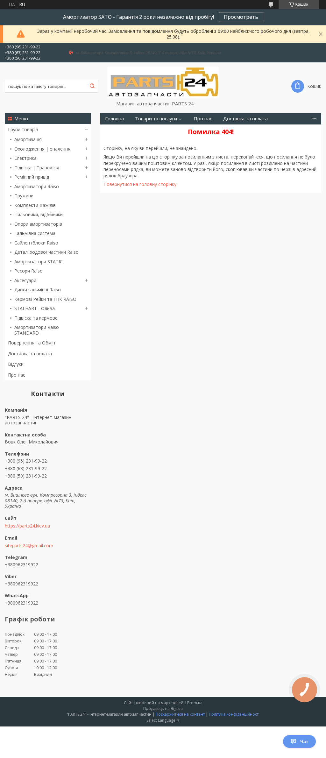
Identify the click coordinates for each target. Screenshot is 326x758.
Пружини (23, 196)
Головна (114, 118)
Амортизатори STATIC (38, 262)
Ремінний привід (31, 177)
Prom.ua (194, 702)
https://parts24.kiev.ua (27, 526)
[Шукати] (92, 86)
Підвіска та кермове (36, 318)
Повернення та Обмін (31, 343)
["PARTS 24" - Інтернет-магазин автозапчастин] (163, 81)
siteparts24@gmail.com (29, 546)
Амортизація (28, 139)
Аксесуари (25, 280)
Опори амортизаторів (38, 224)
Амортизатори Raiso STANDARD (36, 330)
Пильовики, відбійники (38, 214)
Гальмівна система (34, 233)
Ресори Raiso (28, 271)
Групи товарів (23, 129)
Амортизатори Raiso (36, 186)
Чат (304, 741)
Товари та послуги (156, 118)
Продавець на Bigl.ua (163, 708)
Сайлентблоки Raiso (36, 243)
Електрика (25, 158)
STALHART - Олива (34, 308)
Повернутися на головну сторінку (139, 184)
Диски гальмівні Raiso (37, 290)
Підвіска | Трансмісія (36, 168)
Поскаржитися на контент (180, 714)
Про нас (16, 375)
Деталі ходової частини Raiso (46, 252)
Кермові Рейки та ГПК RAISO (45, 299)
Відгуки (16, 364)
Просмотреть (241, 16)
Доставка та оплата (30, 354)
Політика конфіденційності (234, 714)
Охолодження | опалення (42, 149)
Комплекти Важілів (35, 205)
